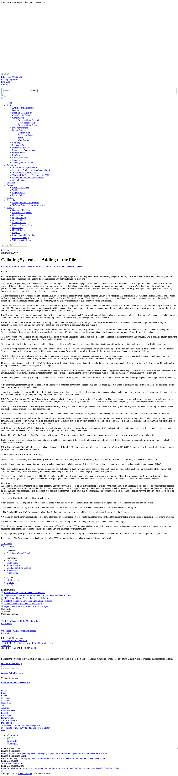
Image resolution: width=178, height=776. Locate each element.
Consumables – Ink (26, 123)
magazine (25, 202)
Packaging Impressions (48, 753)
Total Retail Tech (111, 768)
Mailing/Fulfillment (20, 148)
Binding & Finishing (21, 210)
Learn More (6, 623)
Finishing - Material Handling (20, 553)
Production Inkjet (25, 135)
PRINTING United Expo (12, 77)
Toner (20, 138)
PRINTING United (20, 187)
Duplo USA (12, 560)
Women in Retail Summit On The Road (68, 768)
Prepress (16, 232)
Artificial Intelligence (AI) (23, 108)
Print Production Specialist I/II (15, 682)
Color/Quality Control (22, 115)
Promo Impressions (90, 753)
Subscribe (11, 200)
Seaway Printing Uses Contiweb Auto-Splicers (24, 592)
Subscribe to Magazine (20, 725)
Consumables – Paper (27, 125)
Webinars (16, 190)
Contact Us (6, 703)
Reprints (4, 713)
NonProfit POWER (95, 768)
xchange (10, 207)
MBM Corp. (12, 563)
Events (10, 185)
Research (11, 182)
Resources (11, 165)
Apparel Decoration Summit (69, 758)
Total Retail (6, 763)
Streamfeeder (12, 570)
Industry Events (19, 222)
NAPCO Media (25, 773)
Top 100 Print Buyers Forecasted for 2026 (30, 175)
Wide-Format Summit (47, 758)
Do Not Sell (6, 723)
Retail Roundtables (9, 768)
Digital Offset (24, 133)
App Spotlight (18, 220)
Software (16, 160)
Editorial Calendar (9, 710)
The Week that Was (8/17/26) (14, 640)
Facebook (13, 735)
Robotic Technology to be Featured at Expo (23, 603)
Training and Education (22, 162)
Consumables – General (28, 120)
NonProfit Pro (18, 763)
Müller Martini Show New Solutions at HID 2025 (26, 598)
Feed (3, 730)
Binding (15, 110)
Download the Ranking (11, 663)
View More (6, 645)
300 (12, 79)
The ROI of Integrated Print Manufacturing (20, 621)
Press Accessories (20, 158)
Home (9, 103)
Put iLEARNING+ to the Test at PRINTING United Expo (27, 643)
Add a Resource (19, 180)
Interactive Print (19, 145)
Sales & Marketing (20, 237)
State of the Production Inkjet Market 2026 (31, 170)
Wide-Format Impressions (70, 753)
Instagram (13, 743)
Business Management (22, 113)
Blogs (3, 693)
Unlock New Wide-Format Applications (18, 631)
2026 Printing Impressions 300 (25, 167)
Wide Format (23, 140)
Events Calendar (19, 195)
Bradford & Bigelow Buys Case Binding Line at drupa (28, 601)
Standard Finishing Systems (19, 568)
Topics (10, 105)
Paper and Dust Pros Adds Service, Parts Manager (26, 606)
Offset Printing (18, 153)
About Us (5, 700)
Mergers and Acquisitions (23, 150)
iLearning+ (6, 84)
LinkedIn (13, 741)
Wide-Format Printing (21, 240)
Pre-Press (16, 155)
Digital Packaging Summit (25, 758)
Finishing (16, 143)
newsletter (30, 205)
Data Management (20, 128)
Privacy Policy (7, 718)
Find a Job (5, 82)
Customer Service (9, 720)
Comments (78, 266)
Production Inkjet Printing (23, 235)
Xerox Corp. (12, 573)
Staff (3, 705)
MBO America (13, 565)
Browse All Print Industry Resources (28, 177)
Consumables (18, 118)
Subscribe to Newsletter (25, 728)
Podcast (10, 197)
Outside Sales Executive (12, 673)
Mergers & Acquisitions (22, 225)
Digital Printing (19, 130)
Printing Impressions (10, 753)
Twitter (12, 738)
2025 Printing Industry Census (25, 172)
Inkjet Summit (18, 192)
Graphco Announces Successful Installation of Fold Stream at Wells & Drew (37, 595)
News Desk (17, 227)
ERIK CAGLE (13, 580)
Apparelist (103, 753)
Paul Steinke (12, 585)
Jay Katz (10, 582)
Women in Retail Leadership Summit (34, 768)
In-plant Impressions (28, 753)
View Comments (8, 546)
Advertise (5, 708)
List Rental (6, 715)
